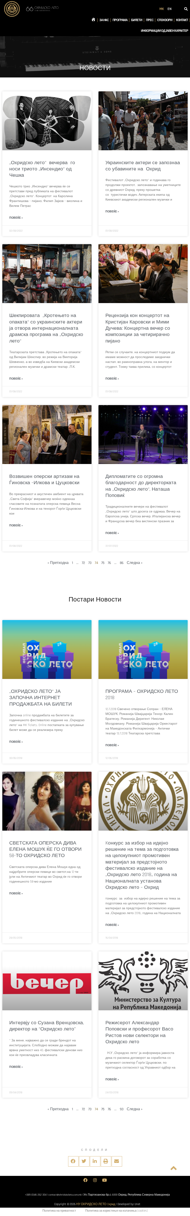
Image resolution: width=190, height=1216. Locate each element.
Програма (120, 20)
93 (122, 1109)
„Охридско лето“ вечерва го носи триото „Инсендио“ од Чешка (42, 169)
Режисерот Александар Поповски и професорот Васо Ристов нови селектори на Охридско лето (139, 1032)
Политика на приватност (59, 1211)
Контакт (182, 20)
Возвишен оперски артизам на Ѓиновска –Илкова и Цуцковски (44, 479)
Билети (136, 20)
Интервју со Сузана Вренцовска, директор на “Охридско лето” (46, 1026)
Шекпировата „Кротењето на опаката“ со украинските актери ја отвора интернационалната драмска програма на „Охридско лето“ (46, 328)
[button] (73, 1161)
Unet (137, 1204)
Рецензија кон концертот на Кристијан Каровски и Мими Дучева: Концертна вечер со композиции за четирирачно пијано (137, 328)
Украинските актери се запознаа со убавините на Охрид (142, 166)
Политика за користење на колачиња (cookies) (116, 1211)
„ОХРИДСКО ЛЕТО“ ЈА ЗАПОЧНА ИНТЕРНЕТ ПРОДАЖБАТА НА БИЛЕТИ (40, 697)
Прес (149, 20)
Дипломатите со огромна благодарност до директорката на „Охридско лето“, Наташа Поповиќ (140, 486)
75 (102, 562)
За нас (104, 20)
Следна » (134, 562)
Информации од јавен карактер (164, 31)
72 (83, 562)
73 (90, 562)
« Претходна (58, 562)
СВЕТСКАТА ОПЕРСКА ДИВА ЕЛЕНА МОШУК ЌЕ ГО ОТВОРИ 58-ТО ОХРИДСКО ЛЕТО (45, 849)
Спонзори (164, 20)
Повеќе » (16, 218)
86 (122, 562)
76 (109, 562)
